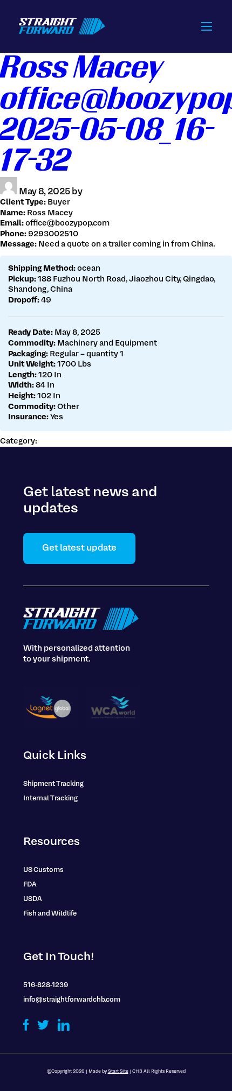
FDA (30, 885)
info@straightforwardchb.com (71, 1000)
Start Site (118, 1071)
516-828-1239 (45, 985)
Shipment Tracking (53, 784)
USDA (32, 899)
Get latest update (79, 548)
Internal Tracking (50, 799)
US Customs (43, 870)
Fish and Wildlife (50, 914)
